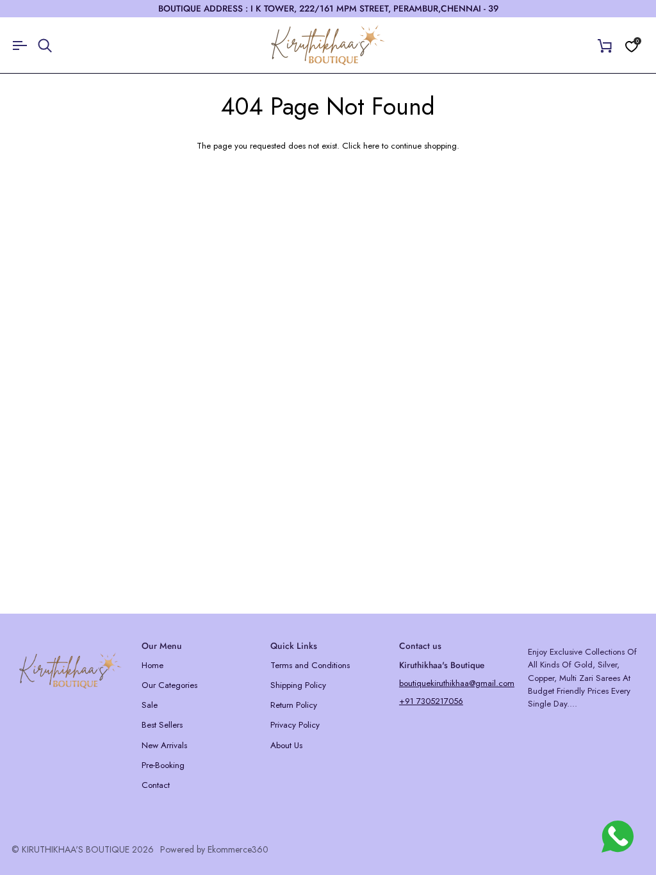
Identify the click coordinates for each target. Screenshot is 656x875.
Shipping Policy (298, 685)
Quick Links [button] (293, 645)
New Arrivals (164, 745)
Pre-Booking (163, 765)
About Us (286, 745)
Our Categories (169, 685)
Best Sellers (162, 725)
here (371, 146)
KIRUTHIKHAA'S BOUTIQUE (75, 849)
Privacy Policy (295, 725)
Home (152, 665)
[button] (70, 642)
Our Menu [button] (162, 645)
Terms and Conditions (310, 665)
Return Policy (293, 705)
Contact (156, 785)
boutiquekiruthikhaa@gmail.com (456, 683)
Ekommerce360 (238, 849)
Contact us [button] (420, 645)
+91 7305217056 (431, 701)
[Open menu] (24, 45)
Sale (150, 705)
